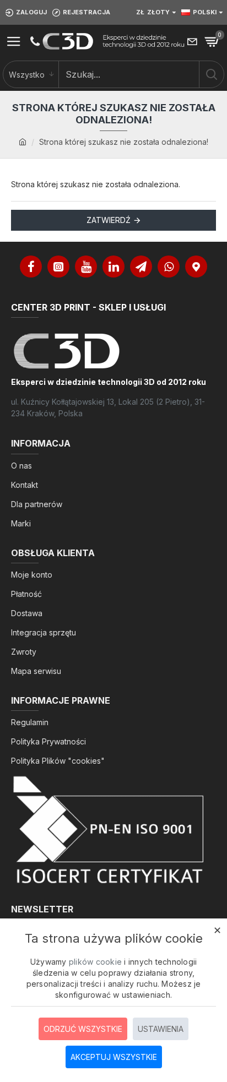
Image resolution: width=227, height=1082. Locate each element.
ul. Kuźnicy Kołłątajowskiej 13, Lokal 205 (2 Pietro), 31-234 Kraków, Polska (108, 407)
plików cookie (95, 961)
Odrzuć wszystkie (83, 1029)
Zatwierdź (109, 220)
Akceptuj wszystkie (114, 1057)
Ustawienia (160, 1029)
